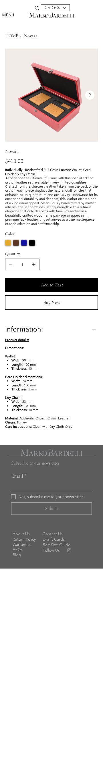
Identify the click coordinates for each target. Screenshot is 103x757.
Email (19, 476)
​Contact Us (53, 533)
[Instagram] (69, 550)
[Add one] (33, 264)
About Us (21, 533)
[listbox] (55, 7)
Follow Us (51, 550)
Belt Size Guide (56, 544)
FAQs (18, 549)
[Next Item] (89, 95)
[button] (55, 7)
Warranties (22, 544)
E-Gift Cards (54, 539)
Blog (17, 554)
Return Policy (24, 539)
